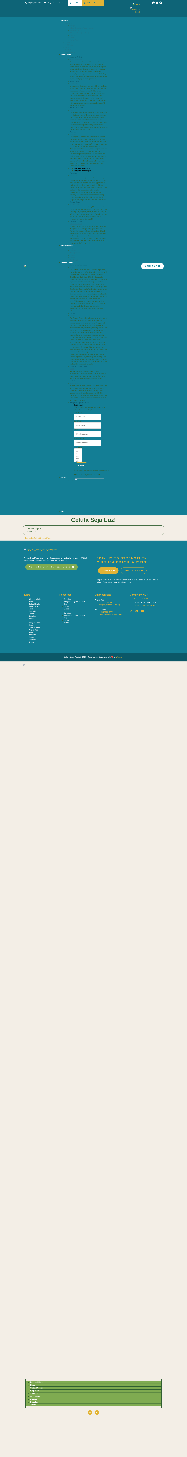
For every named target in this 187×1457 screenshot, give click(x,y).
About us (32, 609)
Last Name (77, 421)
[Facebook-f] (157, 3)
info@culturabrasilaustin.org (144, 605)
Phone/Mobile (79, 438)
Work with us (33, 611)
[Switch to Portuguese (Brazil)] (136, 10)
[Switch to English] (138, 4)
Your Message (79, 447)
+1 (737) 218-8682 (141, 598)
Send (81, 465)
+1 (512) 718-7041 (105, 602)
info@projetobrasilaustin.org (109, 605)
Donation (32, 616)
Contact (32, 614)
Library (66, 606)
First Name (78, 412)
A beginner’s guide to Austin (74, 602)
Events (31, 618)
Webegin (119, 657)
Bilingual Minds (34, 599)
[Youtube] (160, 3)
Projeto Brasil (34, 606)
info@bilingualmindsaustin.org (110, 614)
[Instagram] (153, 3)
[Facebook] (136, 611)
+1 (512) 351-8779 (105, 612)
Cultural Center (34, 604)
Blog (65, 604)
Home (31, 602)
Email (76, 430)
